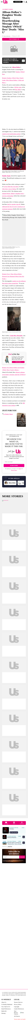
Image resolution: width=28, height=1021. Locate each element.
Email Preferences (6, 1009)
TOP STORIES (13, 39)
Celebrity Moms (7, 9)
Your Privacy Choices (16, 1012)
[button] (24, 2)
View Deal (18, 362)
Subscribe (18, 1)
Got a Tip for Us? (5, 1006)
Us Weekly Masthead (6, 1004)
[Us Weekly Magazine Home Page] (5, 2)
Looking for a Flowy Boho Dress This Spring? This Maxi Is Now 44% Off (18, 358)
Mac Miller (18, 89)
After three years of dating (9, 189)
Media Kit (4, 1011)
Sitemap (3, 1013)
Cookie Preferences (19, 1009)
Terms (20, 468)
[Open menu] (2, 1)
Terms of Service (18, 1002)
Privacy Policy (14, 470)
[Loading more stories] (14, 512)
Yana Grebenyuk (7, 36)
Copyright (16, 1006)
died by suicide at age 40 (13, 204)
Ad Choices (17, 1016)
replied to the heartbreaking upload (11, 134)
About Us (3, 1002)
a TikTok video (18, 87)
